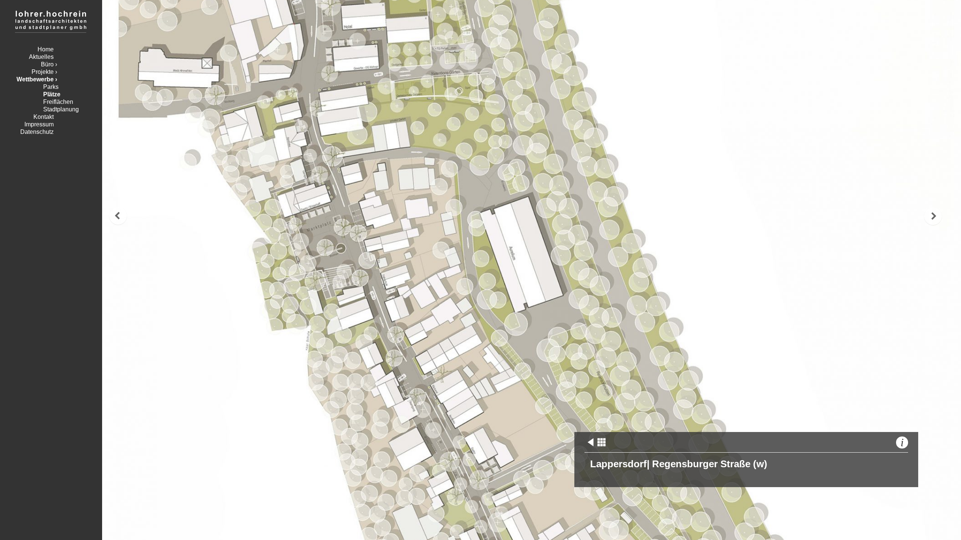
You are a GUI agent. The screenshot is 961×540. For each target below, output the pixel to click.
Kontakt (43, 117)
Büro (47, 64)
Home (46, 49)
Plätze (51, 94)
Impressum (39, 124)
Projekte (43, 72)
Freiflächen (58, 102)
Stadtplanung (61, 109)
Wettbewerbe (35, 79)
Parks (51, 87)
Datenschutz (37, 132)
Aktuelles (41, 57)
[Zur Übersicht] (601, 445)
